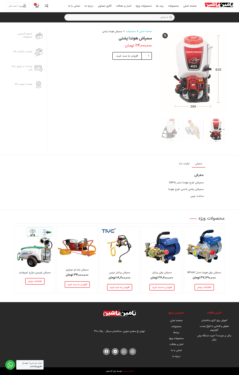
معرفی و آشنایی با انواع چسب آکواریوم (214, 328)
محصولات (173, 6)
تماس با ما (74, 6)
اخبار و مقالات (123, 6)
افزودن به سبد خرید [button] (162, 287)
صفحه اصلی (190, 6)
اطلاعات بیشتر (204, 287)
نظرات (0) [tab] (184, 164)
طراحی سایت (127, 371)
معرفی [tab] (198, 164)
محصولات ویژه (144, 6)
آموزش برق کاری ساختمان (214, 320)
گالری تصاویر (105, 6)
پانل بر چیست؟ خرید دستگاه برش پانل (214, 337)
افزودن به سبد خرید (127, 56)
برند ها (160, 6)
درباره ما (89, 6)
